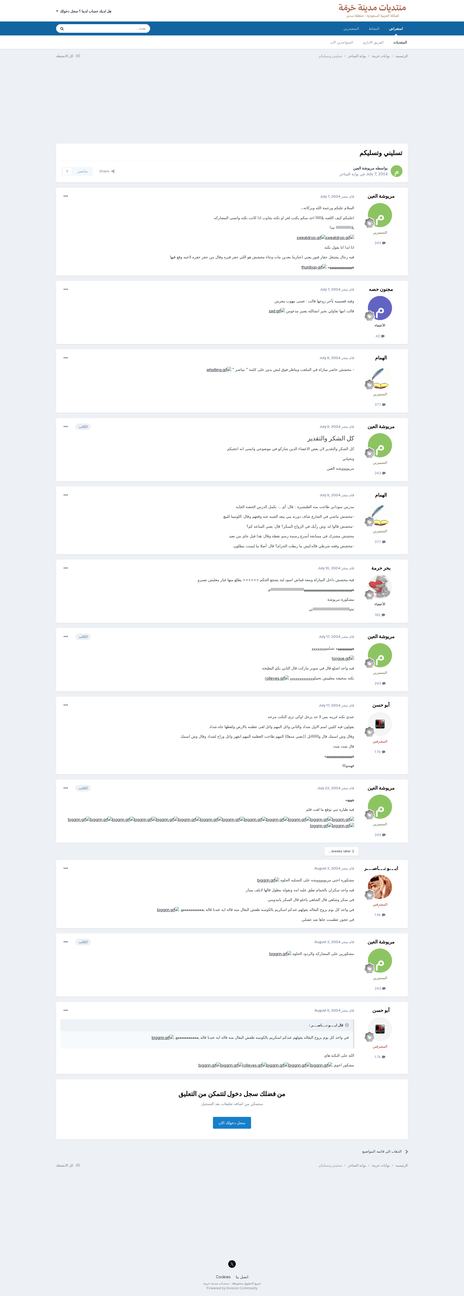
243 (378, 243)
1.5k (378, 915)
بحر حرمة (381, 568)
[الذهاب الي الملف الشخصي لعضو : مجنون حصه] (380, 308)
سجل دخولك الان (232, 1122)
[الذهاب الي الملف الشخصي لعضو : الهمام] (380, 377)
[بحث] (62, 28)
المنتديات (400, 42)
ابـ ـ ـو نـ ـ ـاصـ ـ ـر (381, 868)
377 (378, 404)
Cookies (223, 1277)
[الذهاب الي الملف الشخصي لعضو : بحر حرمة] (380, 587)
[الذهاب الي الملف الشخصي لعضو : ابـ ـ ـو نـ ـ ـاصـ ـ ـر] (380, 887)
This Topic (83, 28)
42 (378, 336)
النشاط (374, 28)
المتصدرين (351, 28)
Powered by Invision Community (232, 1288)
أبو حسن (381, 705)
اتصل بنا (242, 1277)
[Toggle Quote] (346, 1025)
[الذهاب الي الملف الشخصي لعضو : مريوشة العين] (397, 171)
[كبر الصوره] (339, 237)
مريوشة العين (364, 168)
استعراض (396, 28)
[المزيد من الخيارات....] (65, 196)
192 (378, 615)
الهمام (381, 357)
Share (105, 171)
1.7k (378, 752)
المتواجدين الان (341, 42)
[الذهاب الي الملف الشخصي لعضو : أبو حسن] (380, 724)
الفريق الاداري (373, 42)
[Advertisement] (232, 103)
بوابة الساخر (349, 174)
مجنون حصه (381, 289)
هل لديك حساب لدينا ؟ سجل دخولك (84, 11)
